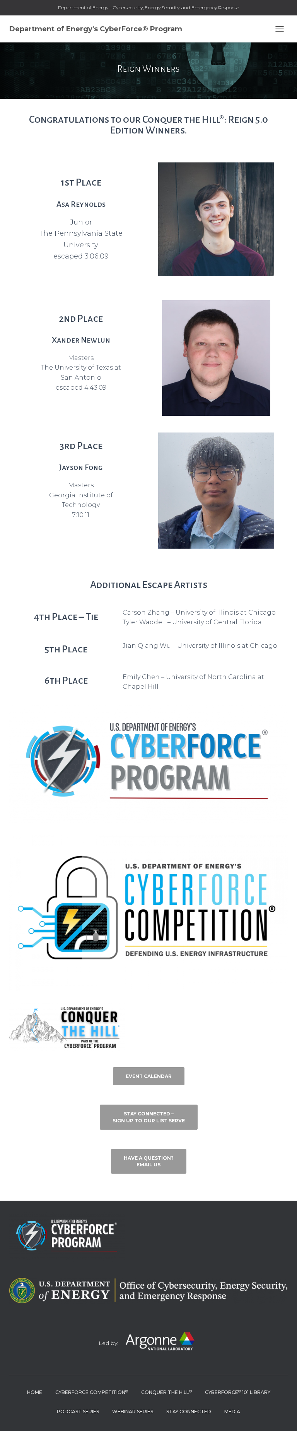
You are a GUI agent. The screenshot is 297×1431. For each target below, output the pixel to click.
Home (34, 1392)
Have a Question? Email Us (149, 1161)
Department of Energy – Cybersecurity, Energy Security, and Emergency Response (148, 7)
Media (232, 1411)
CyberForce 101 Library (237, 1392)
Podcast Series (78, 1411)
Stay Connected (188, 1411)
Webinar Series (132, 1411)
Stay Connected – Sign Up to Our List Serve (149, 1117)
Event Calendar (149, 1076)
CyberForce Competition (91, 1392)
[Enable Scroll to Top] (282, 1415)
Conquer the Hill (166, 1392)
